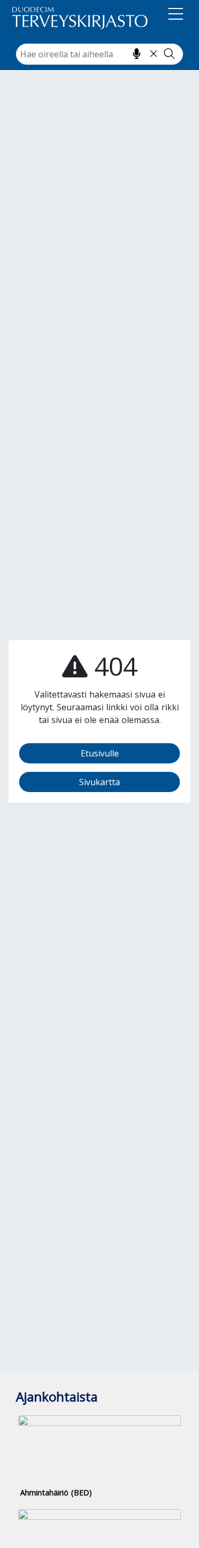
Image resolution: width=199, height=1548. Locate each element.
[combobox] (99, 54)
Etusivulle (100, 753)
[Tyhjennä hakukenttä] (153, 53)
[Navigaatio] (175, 16)
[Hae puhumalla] (136, 53)
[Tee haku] (169, 53)
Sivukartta (99, 782)
